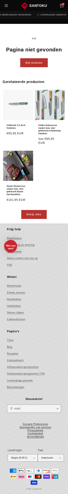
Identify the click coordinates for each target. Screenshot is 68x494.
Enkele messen (16, 292)
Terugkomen (14, 251)
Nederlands (47, 457)
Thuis (10, 340)
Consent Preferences (35, 424)
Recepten (12, 353)
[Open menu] (6, 5)
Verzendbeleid (35, 436)
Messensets (14, 285)
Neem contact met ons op (22, 258)
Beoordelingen (15, 387)
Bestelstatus (14, 238)
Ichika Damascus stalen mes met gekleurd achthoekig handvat (49, 129)
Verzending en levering (21, 244)
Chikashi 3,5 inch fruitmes (16, 126)
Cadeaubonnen (16, 319)
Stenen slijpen (15, 312)
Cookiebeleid (35, 433)
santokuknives (37, 489)
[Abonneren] (57, 409)
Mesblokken (14, 299)
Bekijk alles (34, 214)
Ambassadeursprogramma (23, 366)
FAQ (9, 264)
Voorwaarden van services (35, 427)
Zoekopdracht (15, 360)
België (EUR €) (19, 457)
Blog (9, 346)
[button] (61, 5)
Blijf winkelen (34, 62)
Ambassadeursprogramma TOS (26, 373)
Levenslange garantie (20, 380)
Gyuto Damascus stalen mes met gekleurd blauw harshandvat (16, 190)
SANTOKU (38, 6)
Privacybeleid (35, 430)
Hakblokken (14, 305)
